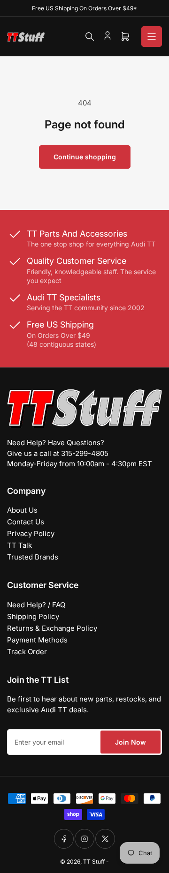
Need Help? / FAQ (36, 604)
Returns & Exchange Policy (52, 628)
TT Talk (19, 545)
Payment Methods (37, 639)
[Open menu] (151, 36)
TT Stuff (94, 861)
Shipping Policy (33, 616)
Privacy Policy (30, 533)
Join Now (130, 742)
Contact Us (25, 521)
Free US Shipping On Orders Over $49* (84, 8)
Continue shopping (85, 157)
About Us (22, 510)
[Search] (89, 36)
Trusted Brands (32, 556)
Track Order (27, 651)
